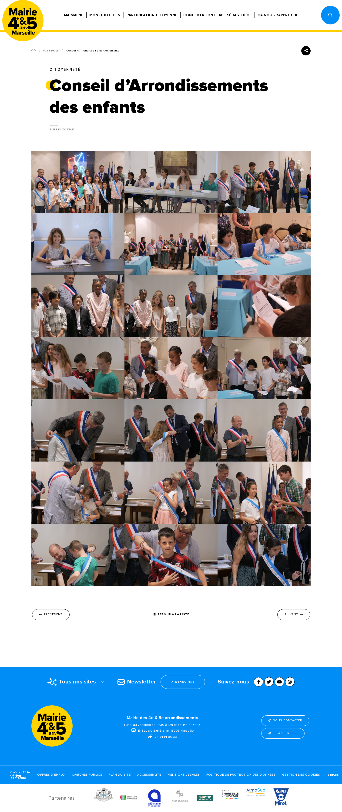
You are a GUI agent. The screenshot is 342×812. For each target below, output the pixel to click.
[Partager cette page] (306, 50)
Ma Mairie (74, 15)
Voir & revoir (51, 50)
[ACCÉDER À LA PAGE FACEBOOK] (258, 681)
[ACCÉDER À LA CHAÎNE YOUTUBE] (279, 681)
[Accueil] (33, 51)
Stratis (333, 774)
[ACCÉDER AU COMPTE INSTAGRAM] (290, 681)
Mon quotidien (105, 15)
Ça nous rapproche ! (279, 15)
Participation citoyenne (152, 15)
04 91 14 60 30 (165, 737)
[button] (330, 15)
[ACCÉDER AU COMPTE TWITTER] (269, 681)
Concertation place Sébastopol (217, 15)
